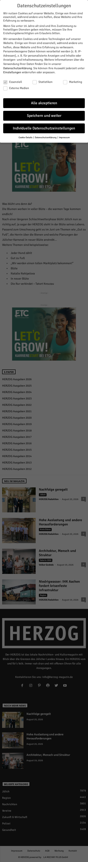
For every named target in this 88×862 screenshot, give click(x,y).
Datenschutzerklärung (17, 68)
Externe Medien (19, 88)
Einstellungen (12, 72)
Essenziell (15, 82)
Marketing (75, 82)
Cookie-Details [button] (26, 137)
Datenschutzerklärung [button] (46, 137)
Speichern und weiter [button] (44, 115)
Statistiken (45, 82)
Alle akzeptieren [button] (44, 103)
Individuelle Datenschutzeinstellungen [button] (44, 128)
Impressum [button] (64, 137)
